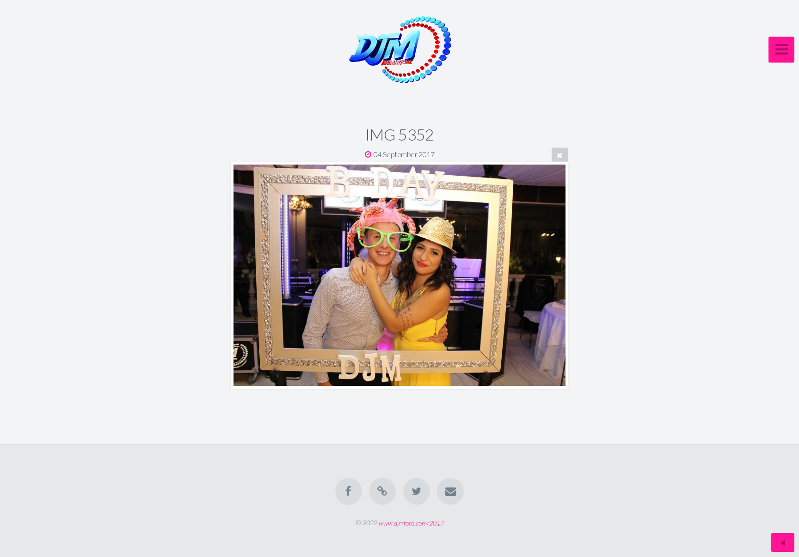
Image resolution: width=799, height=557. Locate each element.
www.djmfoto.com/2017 (411, 522)
